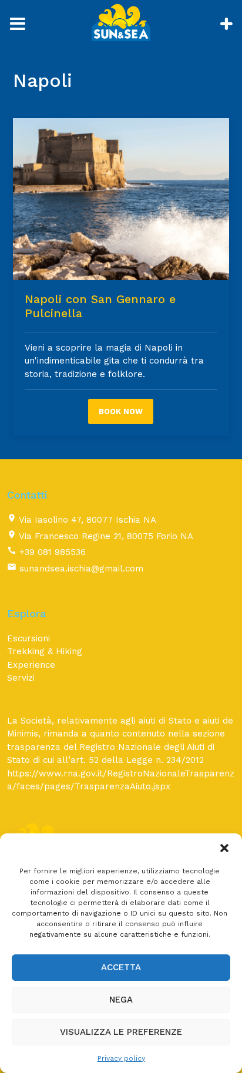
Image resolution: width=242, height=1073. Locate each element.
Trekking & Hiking (44, 651)
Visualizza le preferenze (121, 1032)
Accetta (121, 967)
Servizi (21, 677)
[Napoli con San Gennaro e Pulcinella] (120, 199)
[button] (224, 848)
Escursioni (28, 638)
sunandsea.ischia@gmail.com (81, 568)
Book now (121, 411)
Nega (121, 999)
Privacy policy (121, 1058)
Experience (31, 665)
